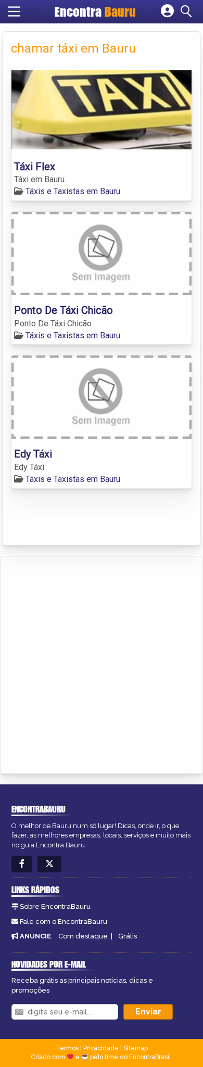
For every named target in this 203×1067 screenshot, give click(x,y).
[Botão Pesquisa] (188, 11)
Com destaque (83, 936)
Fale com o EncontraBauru (63, 921)
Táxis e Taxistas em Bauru (73, 191)
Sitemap (135, 1048)
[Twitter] (49, 864)
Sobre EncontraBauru (55, 906)
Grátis (127, 936)
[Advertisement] (101, 663)
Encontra (95, 11)
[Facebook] (21, 864)
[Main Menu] (14, 11)
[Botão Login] (167, 11)
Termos (67, 1048)
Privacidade (101, 1048)
